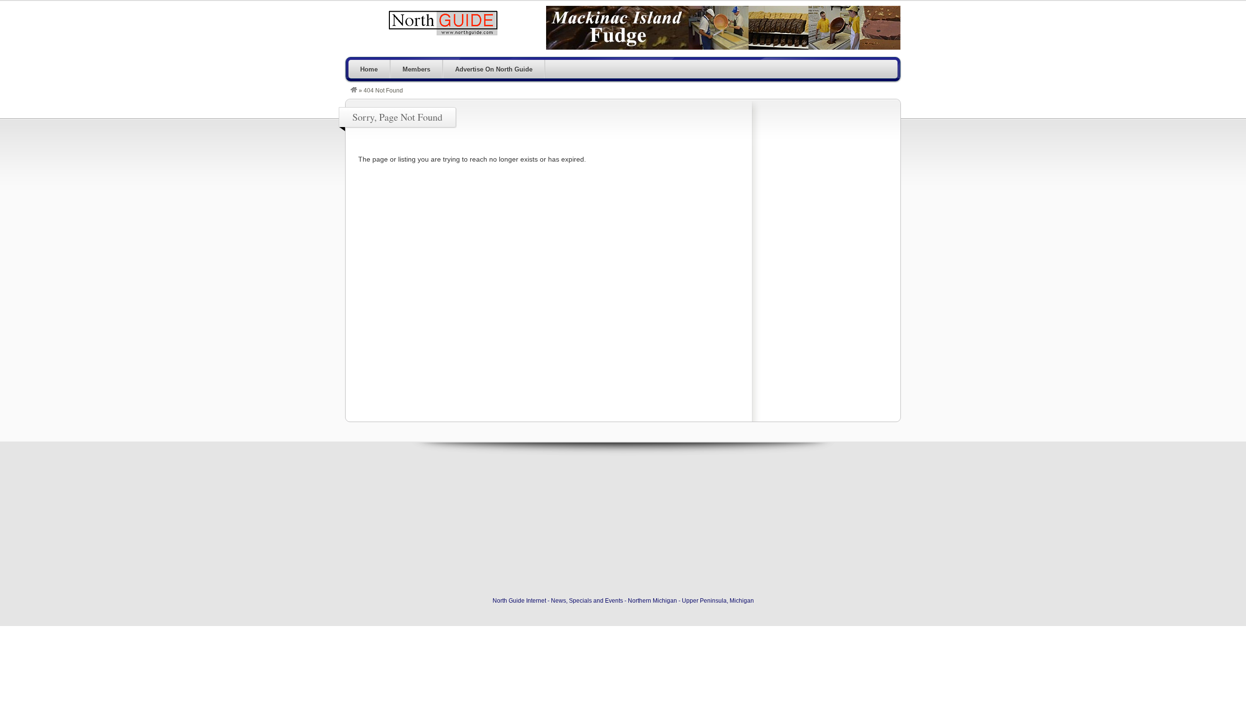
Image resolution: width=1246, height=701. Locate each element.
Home (369, 69)
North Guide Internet (443, 23)
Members (416, 69)
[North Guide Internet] (353, 90)
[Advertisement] (826, 257)
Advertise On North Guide (493, 69)
